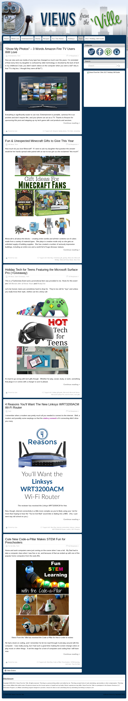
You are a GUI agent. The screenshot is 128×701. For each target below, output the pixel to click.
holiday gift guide (57, 392)
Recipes (46, 39)
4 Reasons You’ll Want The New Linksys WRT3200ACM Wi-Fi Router (42, 406)
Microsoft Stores (75, 392)
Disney (38, 39)
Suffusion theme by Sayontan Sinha (114, 694)
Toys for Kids (76, 664)
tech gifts (77, 394)
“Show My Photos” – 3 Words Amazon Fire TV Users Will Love (40, 50)
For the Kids (12, 546)
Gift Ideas (11, 144)
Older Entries (11, 670)
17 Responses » (74, 56)
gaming (65, 258)
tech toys (68, 664)
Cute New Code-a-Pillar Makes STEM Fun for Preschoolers (35, 540)
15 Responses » (74, 276)
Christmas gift (58, 258)
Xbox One (77, 260)
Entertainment (27, 39)
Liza (16, 131)
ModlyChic (41, 284)
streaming (77, 131)
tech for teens (69, 394)
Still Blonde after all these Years (20, 284)
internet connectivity (63, 527)
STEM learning (75, 662)
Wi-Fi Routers (76, 529)
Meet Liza (15, 39)
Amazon (55, 131)
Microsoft (66, 392)
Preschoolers (66, 662)
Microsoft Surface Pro (57, 394)
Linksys (72, 527)
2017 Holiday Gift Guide (94, 39)
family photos (63, 131)
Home (6, 39)
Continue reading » (72, 123)
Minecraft (71, 258)
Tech (81, 39)
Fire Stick (70, 131)
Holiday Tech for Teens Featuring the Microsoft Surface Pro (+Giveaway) (41, 271)
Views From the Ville (18, 694)
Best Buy (50, 258)
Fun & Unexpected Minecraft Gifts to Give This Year (39, 141)
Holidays (71, 39)
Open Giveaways (20, 276)
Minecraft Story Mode (66, 260)
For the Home (58, 39)
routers (68, 529)
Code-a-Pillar (57, 662)
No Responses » (73, 144)
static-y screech (50, 418)
